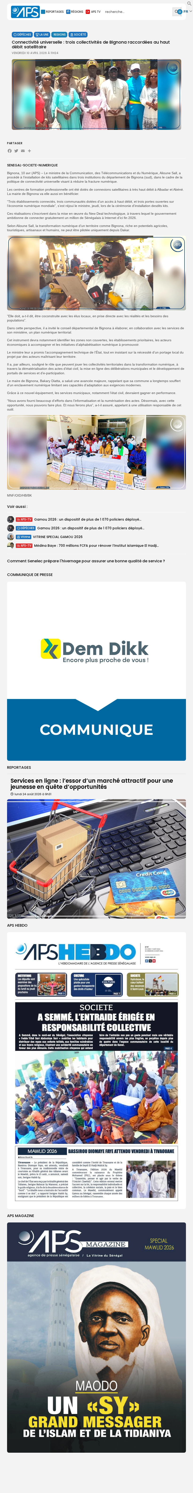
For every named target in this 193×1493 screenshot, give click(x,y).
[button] (189, 4)
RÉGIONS (77, 12)
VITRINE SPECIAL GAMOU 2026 (58, 537)
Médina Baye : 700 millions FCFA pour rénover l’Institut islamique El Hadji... (96, 545)
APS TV (96, 12)
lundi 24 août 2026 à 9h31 (33, 794)
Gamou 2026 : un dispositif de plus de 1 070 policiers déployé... (87, 519)
